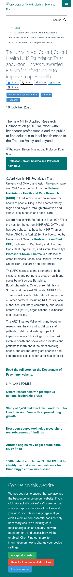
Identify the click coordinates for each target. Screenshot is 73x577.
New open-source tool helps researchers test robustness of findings (34, 430)
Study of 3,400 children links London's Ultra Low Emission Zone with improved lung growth (36, 412)
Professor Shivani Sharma (24, 254)
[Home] (9, 27)
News (17, 28)
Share (14, 82)
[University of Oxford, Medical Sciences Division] (31, 5)
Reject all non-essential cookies (31, 562)
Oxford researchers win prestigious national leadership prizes (30, 394)
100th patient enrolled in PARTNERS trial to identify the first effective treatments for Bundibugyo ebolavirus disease (36, 465)
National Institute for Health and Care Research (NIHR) (32, 193)
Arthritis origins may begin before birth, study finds (33, 447)
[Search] (64, 19)
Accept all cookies (22, 555)
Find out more (20, 569)
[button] (66, 3)
